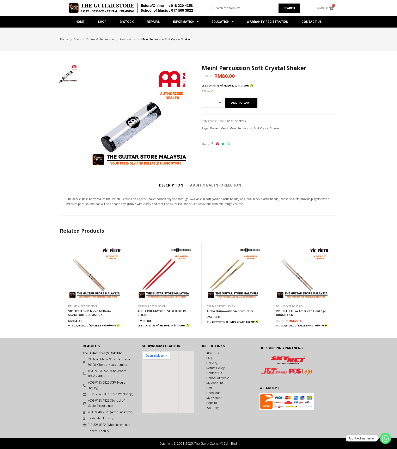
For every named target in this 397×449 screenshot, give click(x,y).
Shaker (214, 128)
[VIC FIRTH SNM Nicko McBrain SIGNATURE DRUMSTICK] (94, 271)
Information (184, 22)
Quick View (121, 247)
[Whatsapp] (385, 438)
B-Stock (127, 22)
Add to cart (241, 103)
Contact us (311, 22)
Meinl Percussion (240, 128)
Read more (121, 323)
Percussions (226, 121)
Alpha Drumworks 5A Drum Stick (230, 311)
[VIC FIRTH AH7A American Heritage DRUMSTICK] (302, 271)
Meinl (224, 128)
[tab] (171, 186)
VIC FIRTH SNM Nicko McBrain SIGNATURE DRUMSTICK (89, 313)
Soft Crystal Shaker (266, 128)
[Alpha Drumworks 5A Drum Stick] (233, 271)
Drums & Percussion (82, 306)
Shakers (240, 121)
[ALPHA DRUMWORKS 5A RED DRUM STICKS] (163, 271)
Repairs (153, 22)
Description (171, 185)
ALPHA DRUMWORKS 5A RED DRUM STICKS (162, 313)
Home (80, 22)
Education (221, 22)
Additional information (215, 185)
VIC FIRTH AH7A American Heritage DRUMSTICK (301, 313)
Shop (102, 22)
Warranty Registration (267, 22)
